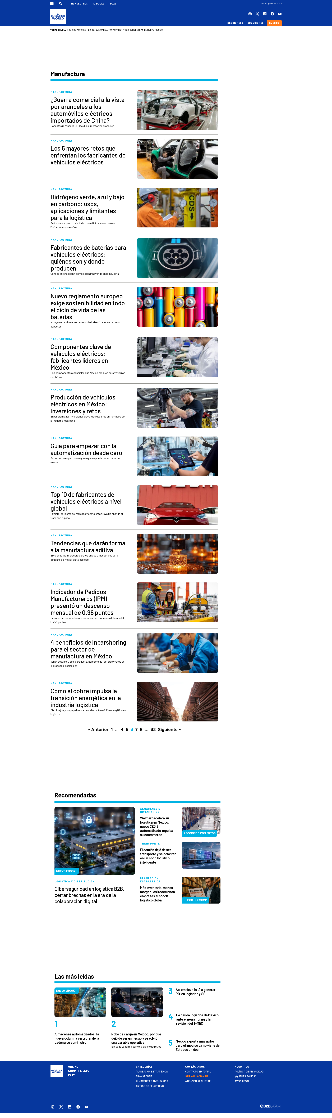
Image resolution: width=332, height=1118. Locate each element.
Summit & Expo (79, 1071)
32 (153, 729)
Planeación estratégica (152, 1071)
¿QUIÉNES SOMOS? (245, 1076)
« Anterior (98, 729)
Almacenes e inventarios (152, 1081)
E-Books (98, 3)
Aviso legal (242, 1081)
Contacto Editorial (198, 1071)
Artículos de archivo (150, 1086)
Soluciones (255, 23)
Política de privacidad (249, 1071)
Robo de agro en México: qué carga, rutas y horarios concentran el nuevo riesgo (115, 30)
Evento (274, 23)
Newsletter (79, 3)
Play (113, 3)
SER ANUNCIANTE (196, 1076)
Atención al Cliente (198, 1081)
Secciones (234, 23)
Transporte (144, 1076)
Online (73, 1066)
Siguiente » (169, 729)
